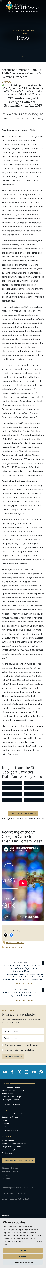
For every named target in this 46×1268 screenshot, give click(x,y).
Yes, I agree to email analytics (19, 1050)
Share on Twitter (5, 935)
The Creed (6, 1126)
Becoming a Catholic (10, 1117)
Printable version (15, 943)
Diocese (5, 1215)
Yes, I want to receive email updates (22, 1045)
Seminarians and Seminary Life (14, 1143)
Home (14, 31)
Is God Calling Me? (9, 1140)
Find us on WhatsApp (41, 1072)
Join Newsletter (11, 1057)
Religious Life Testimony (11, 1147)
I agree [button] (23, 1250)
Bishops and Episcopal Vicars (13, 1090)
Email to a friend (14, 947)
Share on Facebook (11, 935)
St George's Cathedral (10, 1100)
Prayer (4, 1120)
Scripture (5, 1123)
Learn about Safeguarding (17, 1161)
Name (6, 1031)
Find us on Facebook (12, 1072)
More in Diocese (12, 1104)
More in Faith (11, 1131)
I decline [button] (22, 1256)
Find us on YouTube (5, 1072)
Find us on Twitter (19, 1072)
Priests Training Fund (10, 1150)
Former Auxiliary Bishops (11, 1097)
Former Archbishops (9, 1093)
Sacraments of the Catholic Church (15, 1114)
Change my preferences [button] (23, 1262)
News (24, 34)
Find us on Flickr (34, 1072)
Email (6, 1038)
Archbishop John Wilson (11, 1087)
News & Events (27, 31)
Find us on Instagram (27, 1072)
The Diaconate (7, 1153)
